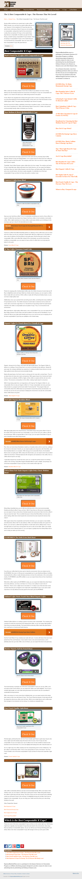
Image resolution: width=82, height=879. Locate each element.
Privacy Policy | (14, 873)
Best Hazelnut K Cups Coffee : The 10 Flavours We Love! (66, 162)
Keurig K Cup (12, 19)
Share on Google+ (14, 846)
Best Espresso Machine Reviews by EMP (10, 3)
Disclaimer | (19, 873)
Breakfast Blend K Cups (15, 466)
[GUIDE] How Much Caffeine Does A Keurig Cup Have (65, 142)
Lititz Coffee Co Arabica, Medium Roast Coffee (20, 760)
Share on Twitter (10, 846)
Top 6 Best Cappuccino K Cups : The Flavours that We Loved (23, 852)
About (28, 873)
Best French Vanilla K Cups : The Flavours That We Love (21, 856)
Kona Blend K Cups (13, 245)
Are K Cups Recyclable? (10, 815)
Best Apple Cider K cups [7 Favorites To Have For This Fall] (66, 175)
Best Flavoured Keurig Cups (11, 809)
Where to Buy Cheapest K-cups (66, 189)
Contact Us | (24, 873)
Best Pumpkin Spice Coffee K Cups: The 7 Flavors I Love (65, 92)
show (11, 46)
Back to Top (76, 873)
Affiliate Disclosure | (7, 873)
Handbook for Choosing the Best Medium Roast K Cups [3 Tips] (66, 122)
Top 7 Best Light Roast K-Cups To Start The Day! (66, 149)
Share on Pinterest (22, 846)
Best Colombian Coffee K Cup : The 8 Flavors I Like (66, 107)
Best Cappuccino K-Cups (10, 812)
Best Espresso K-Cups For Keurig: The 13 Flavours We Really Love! (25, 858)
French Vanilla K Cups (14, 756)
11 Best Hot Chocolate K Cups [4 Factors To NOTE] (66, 114)
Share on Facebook (6, 846)
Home (5, 19)
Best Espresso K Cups (9, 806)
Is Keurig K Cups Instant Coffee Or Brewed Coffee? (66, 99)
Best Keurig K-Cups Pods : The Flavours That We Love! (21, 854)
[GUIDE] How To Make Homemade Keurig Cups (64, 85)
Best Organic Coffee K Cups (65, 169)
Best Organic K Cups (14, 395)
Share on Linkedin (18, 846)
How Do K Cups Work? (64, 128)
